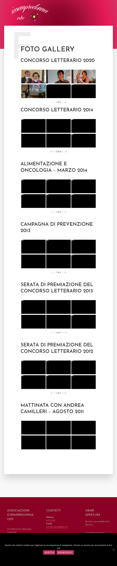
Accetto (49, 552)
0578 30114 (50, 520)
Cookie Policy (65, 552)
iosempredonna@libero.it (57, 527)
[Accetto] (113, 549)
